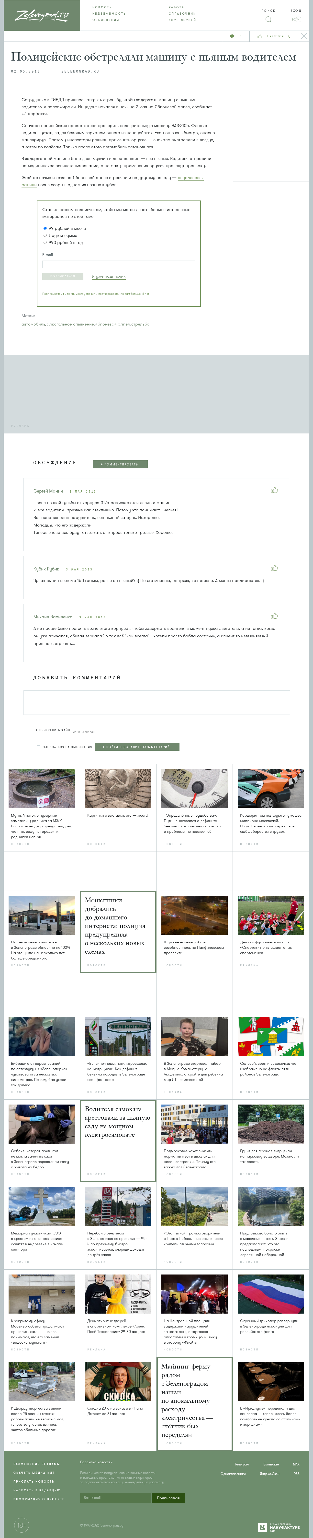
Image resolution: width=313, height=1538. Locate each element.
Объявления (106, 20)
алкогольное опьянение (70, 324)
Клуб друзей (182, 20)
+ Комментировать (119, 464)
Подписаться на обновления (66, 747)
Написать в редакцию (37, 1490)
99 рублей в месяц (67, 228)
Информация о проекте (39, 1499)
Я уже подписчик (109, 276)
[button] (62, 276)
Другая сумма (63, 235)
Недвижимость (109, 14)
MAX (296, 1464)
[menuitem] (118, 7)
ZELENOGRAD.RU (80, 71)
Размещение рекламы (36, 1464)
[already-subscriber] (109, 276)
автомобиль (33, 324)
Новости (102, 7)
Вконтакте (271, 1464)
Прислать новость (34, 1482)
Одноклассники (233, 1474)
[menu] (156, 13)
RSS (297, 1474)
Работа (176, 7)
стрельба (140, 324)
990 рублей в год (66, 242)
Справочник (182, 14)
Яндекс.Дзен (269, 1474)
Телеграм (242, 1464)
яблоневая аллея (112, 324)
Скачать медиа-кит (34, 1473)
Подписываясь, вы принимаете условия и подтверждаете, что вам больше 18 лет (95, 294)
